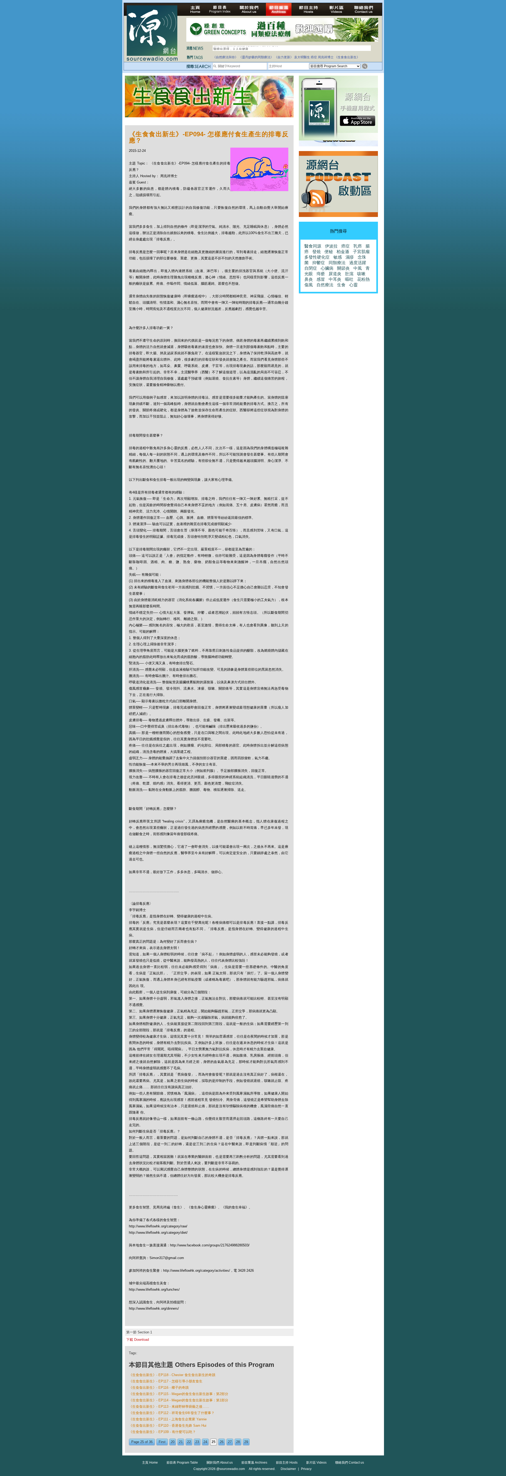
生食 (341, 285)
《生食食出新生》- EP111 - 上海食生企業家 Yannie (168, 1419)
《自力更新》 (283, 57)
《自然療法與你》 (225, 57)
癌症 (314, 57)
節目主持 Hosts (287, 1462)
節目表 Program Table (182, 1462)
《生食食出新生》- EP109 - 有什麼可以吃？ (162, 1432)
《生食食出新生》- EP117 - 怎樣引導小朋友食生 (165, 1381)
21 (181, 1442)
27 (230, 1442)
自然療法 (325, 285)
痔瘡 (321, 274)
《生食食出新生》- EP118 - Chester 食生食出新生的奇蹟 (172, 1375)
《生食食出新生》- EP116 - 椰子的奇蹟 (159, 1388)
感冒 (321, 279)
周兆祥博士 (326, 57)
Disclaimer (288, 1469)
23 (197, 1442)
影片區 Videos (316, 1462)
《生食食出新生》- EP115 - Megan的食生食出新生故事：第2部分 (178, 1394)
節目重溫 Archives (254, 1462)
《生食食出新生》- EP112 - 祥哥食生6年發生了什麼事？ (172, 1413)
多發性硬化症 (317, 257)
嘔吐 (349, 279)
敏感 (337, 257)
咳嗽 (361, 274)
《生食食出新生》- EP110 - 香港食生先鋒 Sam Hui (167, 1425)
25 (213, 1442)
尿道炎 (335, 274)
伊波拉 (331, 246)
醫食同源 (312, 246)
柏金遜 (343, 251)
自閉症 (310, 268)
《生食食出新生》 (347, 57)
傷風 (308, 285)
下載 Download (137, 1340)
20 (172, 1442)
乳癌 (357, 246)
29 (246, 1442)
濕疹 (350, 257)
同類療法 (337, 262)
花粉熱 (363, 279)
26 (221, 1442)
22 (189, 1442)
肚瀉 (349, 274)
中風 (357, 268)
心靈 (353, 285)
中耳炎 (335, 279)
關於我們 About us (220, 1462)
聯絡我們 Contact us (349, 1462)
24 (205, 1442)
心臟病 (327, 268)
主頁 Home (150, 1462)
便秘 (328, 251)
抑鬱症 (318, 262)
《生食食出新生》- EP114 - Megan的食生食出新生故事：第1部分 (178, 1400)
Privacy (306, 1469)
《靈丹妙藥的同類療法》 (256, 57)
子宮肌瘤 (361, 251)
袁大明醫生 (302, 57)
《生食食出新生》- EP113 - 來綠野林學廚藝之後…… (169, 1407)
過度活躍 (357, 262)
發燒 (316, 251)
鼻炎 (308, 279)
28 (238, 1442)
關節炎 (343, 268)
